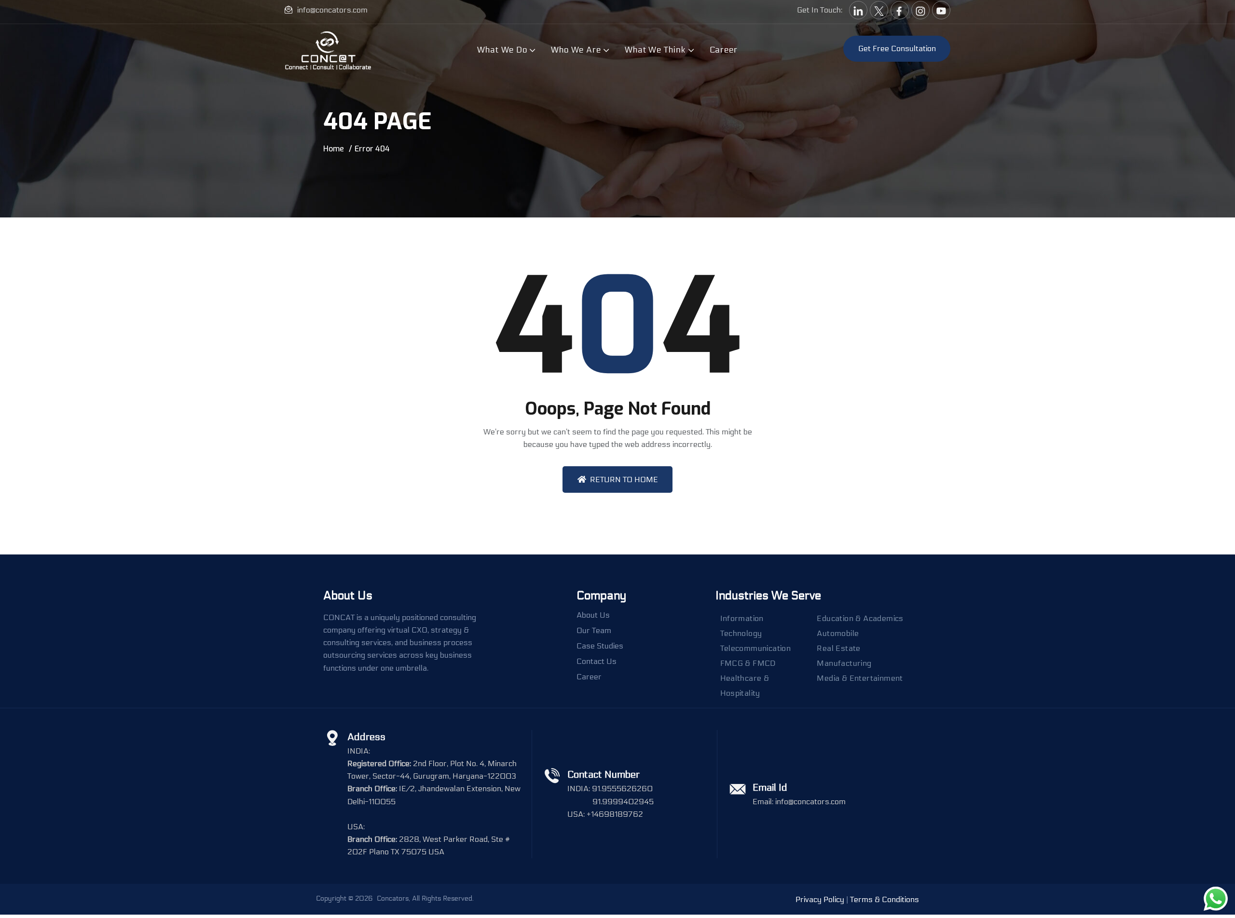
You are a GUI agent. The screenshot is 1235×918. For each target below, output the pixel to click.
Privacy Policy (820, 899)
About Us (593, 615)
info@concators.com (332, 9)
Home (333, 149)
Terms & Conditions (884, 899)
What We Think (655, 50)
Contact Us (596, 661)
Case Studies (599, 646)
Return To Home (624, 479)
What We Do (502, 50)
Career (724, 50)
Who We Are (576, 50)
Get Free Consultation (897, 48)
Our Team (593, 630)
